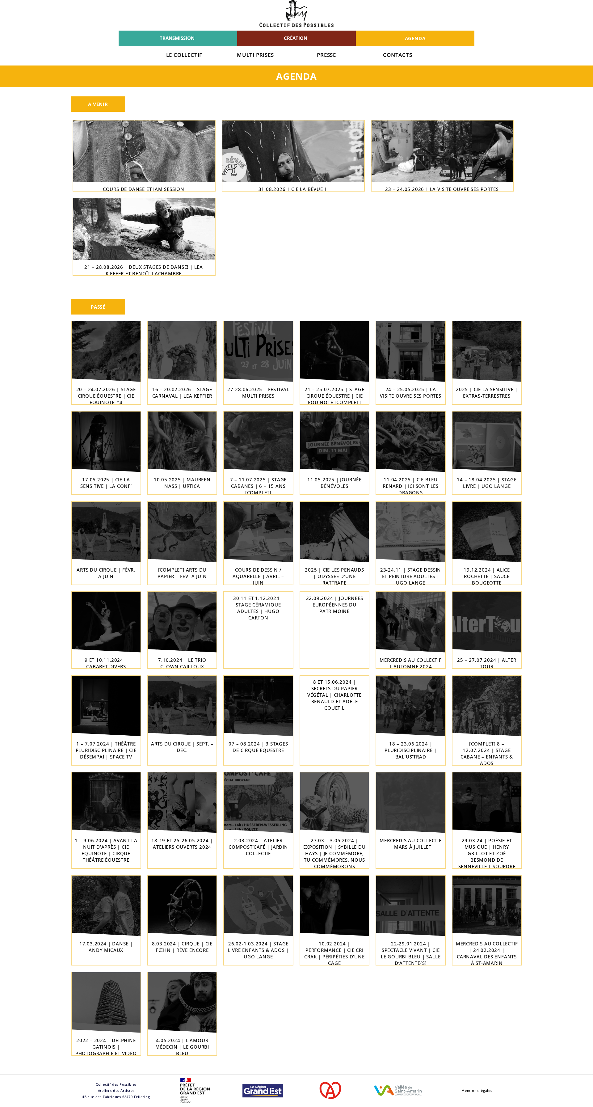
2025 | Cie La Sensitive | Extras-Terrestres (487, 392)
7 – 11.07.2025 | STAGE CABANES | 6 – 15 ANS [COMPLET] (258, 486)
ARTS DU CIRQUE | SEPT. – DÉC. (182, 747)
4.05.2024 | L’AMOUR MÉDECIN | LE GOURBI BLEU (182, 1046)
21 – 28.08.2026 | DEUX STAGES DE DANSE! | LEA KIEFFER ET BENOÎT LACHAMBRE (143, 270)
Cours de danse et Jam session (143, 189)
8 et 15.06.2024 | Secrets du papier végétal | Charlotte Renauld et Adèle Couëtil (334, 695)
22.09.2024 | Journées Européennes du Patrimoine (334, 604)
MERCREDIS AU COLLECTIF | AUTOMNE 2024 (411, 663)
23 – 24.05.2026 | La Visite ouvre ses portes (441, 189)
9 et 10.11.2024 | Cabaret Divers (106, 663)
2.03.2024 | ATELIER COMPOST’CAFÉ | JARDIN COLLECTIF (258, 846)
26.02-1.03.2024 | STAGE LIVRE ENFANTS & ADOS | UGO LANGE (258, 950)
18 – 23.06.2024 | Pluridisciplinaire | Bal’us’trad (411, 750)
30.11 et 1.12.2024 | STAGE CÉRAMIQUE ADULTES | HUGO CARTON (258, 608)
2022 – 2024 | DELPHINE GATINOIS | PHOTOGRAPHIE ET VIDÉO (106, 1046)
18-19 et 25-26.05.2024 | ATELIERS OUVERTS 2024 (182, 843)
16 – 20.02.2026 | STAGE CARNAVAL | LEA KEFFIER (182, 392)
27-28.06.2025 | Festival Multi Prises (258, 392)
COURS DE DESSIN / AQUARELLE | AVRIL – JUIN (258, 576)
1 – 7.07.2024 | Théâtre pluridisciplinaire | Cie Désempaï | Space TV (106, 750)
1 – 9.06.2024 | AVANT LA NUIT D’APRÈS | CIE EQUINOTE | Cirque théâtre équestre (106, 850)
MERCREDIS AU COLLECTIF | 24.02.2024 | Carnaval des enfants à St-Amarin (487, 953)
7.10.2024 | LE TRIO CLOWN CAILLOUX (182, 663)
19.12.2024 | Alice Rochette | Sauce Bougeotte (487, 576)
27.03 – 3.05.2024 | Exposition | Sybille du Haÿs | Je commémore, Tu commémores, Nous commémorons (334, 853)
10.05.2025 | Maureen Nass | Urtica (182, 482)
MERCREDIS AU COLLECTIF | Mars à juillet (411, 843)
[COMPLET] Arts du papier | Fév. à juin (182, 573)
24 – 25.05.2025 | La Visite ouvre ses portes (410, 392)
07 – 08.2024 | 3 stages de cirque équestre (258, 747)
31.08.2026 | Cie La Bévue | (293, 189)
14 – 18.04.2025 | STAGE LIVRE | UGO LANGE (486, 482)
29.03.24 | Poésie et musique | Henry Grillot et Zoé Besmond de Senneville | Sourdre (486, 853)
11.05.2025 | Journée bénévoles (334, 482)
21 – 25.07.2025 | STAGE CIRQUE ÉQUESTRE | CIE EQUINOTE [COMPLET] (334, 395)
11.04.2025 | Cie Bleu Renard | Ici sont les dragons (411, 486)
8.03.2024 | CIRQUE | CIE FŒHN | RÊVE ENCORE (182, 946)
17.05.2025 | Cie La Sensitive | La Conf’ (106, 482)
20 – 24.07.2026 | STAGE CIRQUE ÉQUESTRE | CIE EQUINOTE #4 (106, 395)
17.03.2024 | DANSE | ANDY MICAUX (106, 946)
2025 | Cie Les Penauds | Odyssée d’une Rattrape (334, 576)
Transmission (177, 38)
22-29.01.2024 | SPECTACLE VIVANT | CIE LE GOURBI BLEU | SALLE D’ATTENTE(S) (411, 953)
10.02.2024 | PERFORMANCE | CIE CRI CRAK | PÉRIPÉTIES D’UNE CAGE (334, 953)
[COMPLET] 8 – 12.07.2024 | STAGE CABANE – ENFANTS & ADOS (487, 753)
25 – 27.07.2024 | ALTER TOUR (486, 663)
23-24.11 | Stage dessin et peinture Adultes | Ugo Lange (410, 576)
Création (295, 38)
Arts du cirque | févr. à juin (106, 573)
